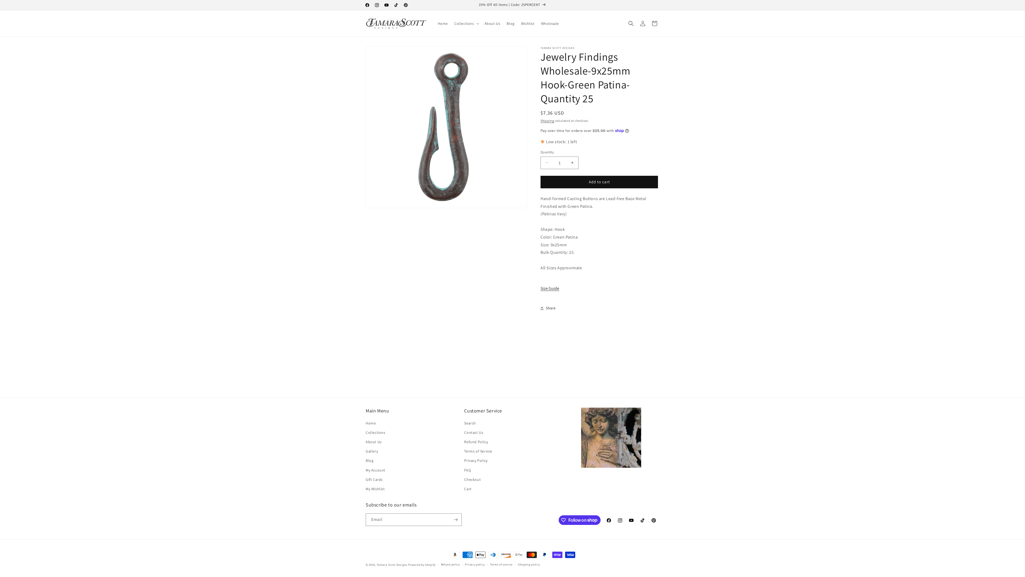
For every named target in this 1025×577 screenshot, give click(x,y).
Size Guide (550, 288)
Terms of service (501, 564)
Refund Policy (476, 441)
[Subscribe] (456, 519)
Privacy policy (475, 564)
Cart (467, 488)
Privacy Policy (475, 460)
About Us (374, 441)
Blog (369, 460)
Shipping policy (529, 564)
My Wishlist (375, 488)
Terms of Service (478, 451)
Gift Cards (374, 479)
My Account (375, 470)
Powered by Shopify (422, 565)
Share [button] (551, 308)
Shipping (547, 121)
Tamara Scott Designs (392, 565)
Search (470, 423)
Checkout (472, 479)
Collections (375, 432)
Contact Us (473, 432)
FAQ (467, 470)
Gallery (372, 451)
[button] (466, 23)
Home (371, 423)
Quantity (547, 152)
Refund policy (450, 564)
